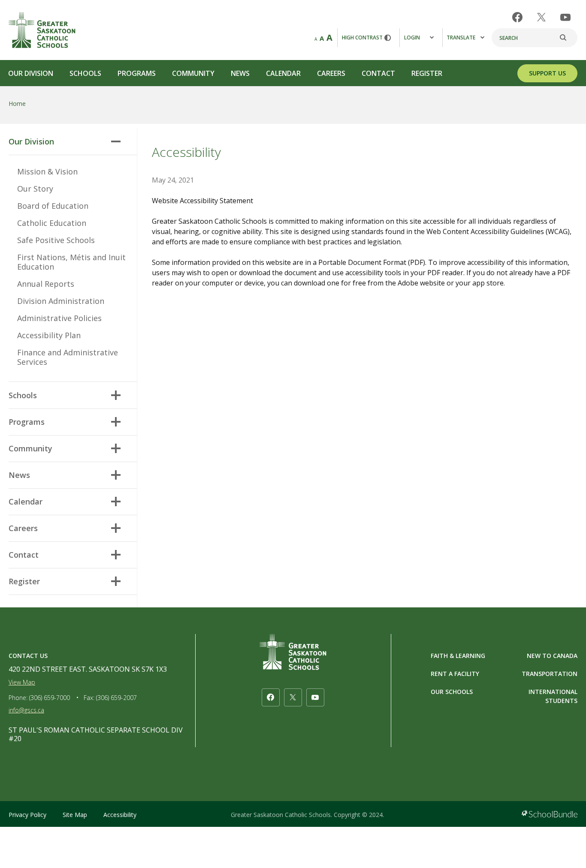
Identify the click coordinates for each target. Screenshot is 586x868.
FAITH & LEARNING (458, 656)
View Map (22, 682)
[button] (116, 141)
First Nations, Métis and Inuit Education (71, 262)
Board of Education (52, 206)
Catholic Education (51, 223)
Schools (85, 73)
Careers (331, 73)
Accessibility (119, 815)
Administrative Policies (59, 318)
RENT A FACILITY (455, 674)
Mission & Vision (47, 171)
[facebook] (517, 17)
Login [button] (412, 37)
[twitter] (541, 17)
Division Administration (60, 301)
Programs (137, 73)
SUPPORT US (547, 73)
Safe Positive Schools (56, 240)
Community (193, 73)
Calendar (283, 73)
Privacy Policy (27, 815)
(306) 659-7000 (49, 698)
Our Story (35, 188)
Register (426, 73)
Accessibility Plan (49, 335)
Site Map (75, 815)
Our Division (30, 73)
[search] (567, 37)
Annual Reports (45, 284)
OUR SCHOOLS (452, 692)
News (240, 73)
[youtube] (565, 17)
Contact (378, 73)
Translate (461, 37)
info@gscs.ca (26, 710)
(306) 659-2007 (116, 698)
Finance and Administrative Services (67, 357)
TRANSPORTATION (549, 674)
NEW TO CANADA (552, 656)
